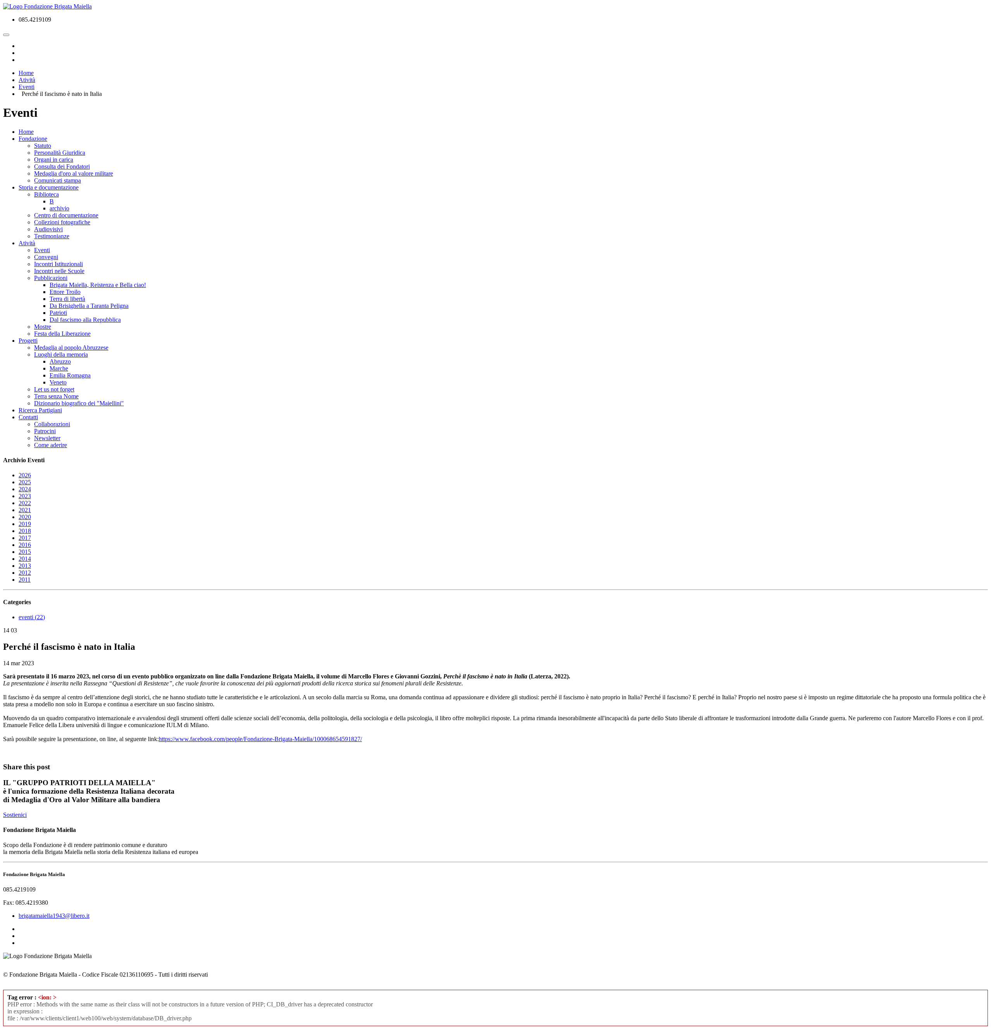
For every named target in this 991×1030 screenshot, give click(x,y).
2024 (25, 489)
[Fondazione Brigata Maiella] (47, 6)
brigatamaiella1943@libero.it (54, 915)
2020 (25, 517)
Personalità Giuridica (59, 152)
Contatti (28, 417)
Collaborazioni (52, 424)
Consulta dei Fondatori (62, 166)
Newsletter (47, 438)
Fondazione (33, 138)
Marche (59, 368)
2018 (25, 531)
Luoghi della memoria (61, 354)
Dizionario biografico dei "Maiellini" (79, 403)
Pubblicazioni (50, 278)
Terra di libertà (67, 299)
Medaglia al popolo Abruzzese (71, 347)
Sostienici (15, 814)
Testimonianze (51, 236)
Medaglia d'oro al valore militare (73, 173)
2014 (25, 558)
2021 (25, 510)
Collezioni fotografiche (62, 222)
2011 (25, 579)
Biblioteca (46, 194)
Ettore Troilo (65, 292)
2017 (25, 538)
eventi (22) (32, 617)
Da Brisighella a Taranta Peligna (89, 305)
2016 (25, 544)
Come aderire (50, 445)
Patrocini (45, 431)
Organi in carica (53, 159)
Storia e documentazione (49, 187)
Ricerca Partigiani (40, 410)
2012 (25, 572)
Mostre (42, 326)
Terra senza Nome (56, 396)
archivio (59, 208)
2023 (25, 496)
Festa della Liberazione (62, 333)
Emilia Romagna (70, 375)
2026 (25, 475)
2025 (25, 482)
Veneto (58, 382)
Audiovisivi (48, 229)
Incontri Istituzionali (58, 264)
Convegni (46, 257)
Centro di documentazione (66, 215)
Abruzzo (60, 361)
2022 (25, 503)
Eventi (42, 250)
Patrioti (58, 312)
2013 (25, 565)
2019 (25, 524)
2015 (25, 551)
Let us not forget (54, 389)
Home (26, 131)
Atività (27, 243)
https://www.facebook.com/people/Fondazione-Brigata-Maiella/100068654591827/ (260, 739)
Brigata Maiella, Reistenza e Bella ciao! (98, 285)
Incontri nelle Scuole (59, 271)
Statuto (42, 145)
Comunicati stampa (57, 180)
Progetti (28, 340)
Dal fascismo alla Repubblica (85, 319)
